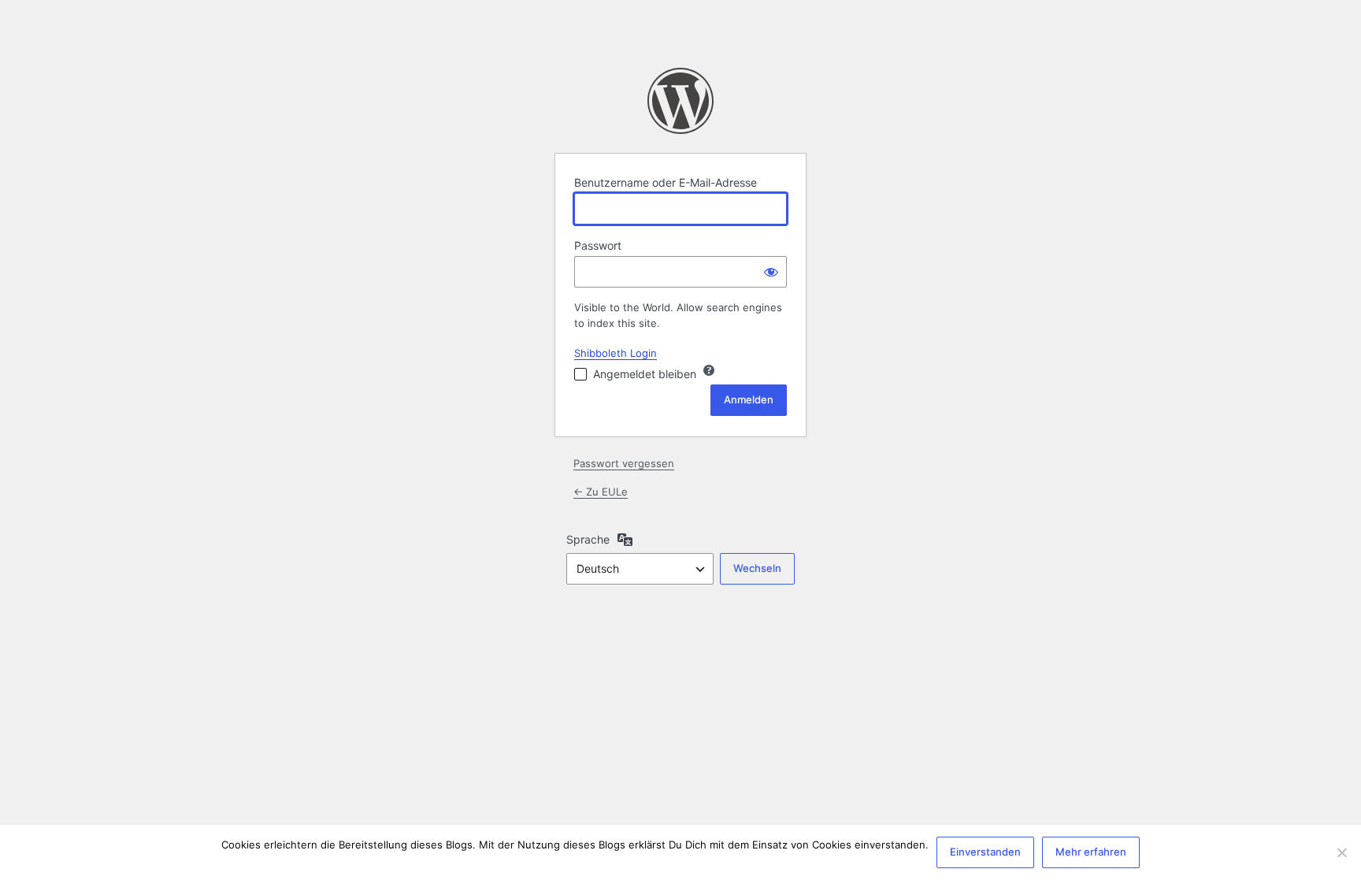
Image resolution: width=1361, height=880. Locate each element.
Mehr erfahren (1090, 851)
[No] (1341, 852)
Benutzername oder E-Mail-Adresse (665, 182)
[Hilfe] (708, 370)
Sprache (588, 539)
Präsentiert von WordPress (680, 101)
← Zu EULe (600, 491)
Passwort (597, 245)
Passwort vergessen (623, 463)
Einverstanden (985, 851)
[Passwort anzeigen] (771, 272)
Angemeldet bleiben (644, 374)
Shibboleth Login (615, 353)
